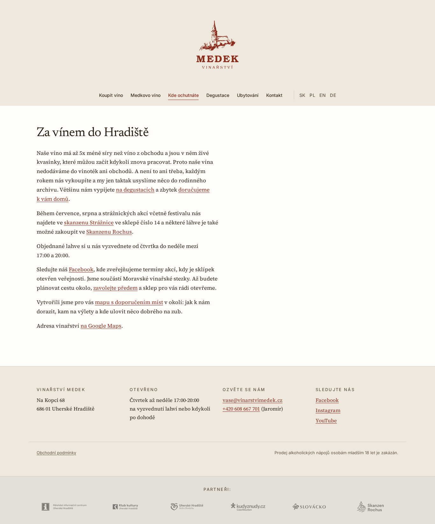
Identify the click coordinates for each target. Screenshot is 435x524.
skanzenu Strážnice (89, 222)
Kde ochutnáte (183, 95)
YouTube (326, 420)
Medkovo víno (145, 95)
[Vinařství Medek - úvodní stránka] (217, 44)
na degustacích (135, 189)
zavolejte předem (115, 288)
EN (322, 94)
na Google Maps (101, 326)
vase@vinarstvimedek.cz (252, 400)
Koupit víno (111, 95)
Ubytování (248, 95)
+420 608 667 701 (241, 408)
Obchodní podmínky (56, 452)
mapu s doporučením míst (129, 302)
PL (313, 94)
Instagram (328, 410)
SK (302, 94)
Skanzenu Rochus (109, 232)
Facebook (81, 269)
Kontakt (274, 95)
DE (333, 94)
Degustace (217, 95)
